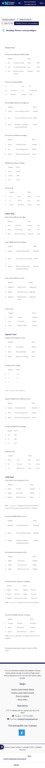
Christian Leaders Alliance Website (22, 693)
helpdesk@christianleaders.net (28, 719)
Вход (41, 3)
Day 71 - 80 (9, 23)
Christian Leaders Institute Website (22, 689)
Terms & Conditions (22, 696)
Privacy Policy (22, 699)
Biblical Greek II (25, 20)
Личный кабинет (8, 20)
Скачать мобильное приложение (14, 759)
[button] (20, 3)
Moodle (16, 765)
